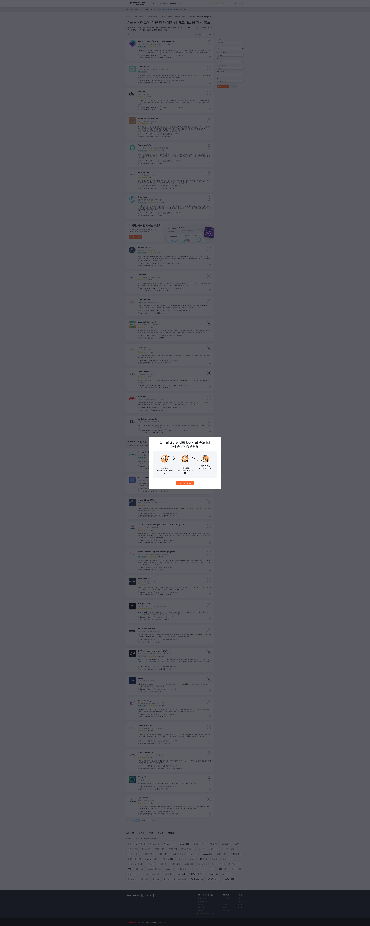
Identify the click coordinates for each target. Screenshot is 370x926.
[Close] (219, 439)
